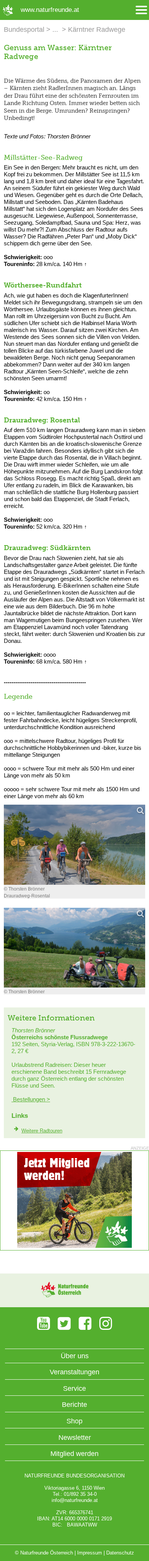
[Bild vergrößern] (74, 844)
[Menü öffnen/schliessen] (141, 10)
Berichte (74, 1404)
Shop (74, 1421)
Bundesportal (24, 29)
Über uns (75, 1356)
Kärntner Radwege (96, 29)
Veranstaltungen (74, 1372)
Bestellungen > (30, 1099)
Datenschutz (120, 1553)
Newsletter (74, 1437)
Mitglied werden (74, 1453)
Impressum (89, 1553)
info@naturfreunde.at (75, 1500)
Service (74, 1388)
